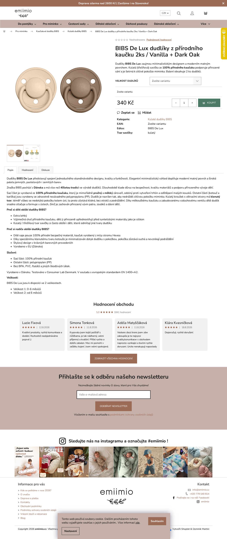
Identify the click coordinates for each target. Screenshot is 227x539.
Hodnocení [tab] (27, 170)
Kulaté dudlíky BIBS (160, 119)
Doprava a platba (29, 498)
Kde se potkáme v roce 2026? (35, 490)
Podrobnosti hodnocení (159, 39)
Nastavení (70, 531)
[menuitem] (27, 24)
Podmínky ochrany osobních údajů (38, 510)
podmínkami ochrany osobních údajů (131, 414)
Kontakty (25, 502)
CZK (164, 13)
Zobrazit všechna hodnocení (114, 358)
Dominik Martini (201, 529)
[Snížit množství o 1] (176, 103)
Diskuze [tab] (46, 170)
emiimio (205, 501)
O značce (25, 494)
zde (137, 523)
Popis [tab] (10, 170)
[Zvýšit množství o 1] (192, 103)
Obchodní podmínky (31, 506)
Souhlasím (157, 521)
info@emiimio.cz (200, 489)
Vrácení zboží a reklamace (33, 514)
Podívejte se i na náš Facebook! (193, 497)
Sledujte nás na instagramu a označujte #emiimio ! (118, 441)
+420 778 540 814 (199, 493)
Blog (22, 518)
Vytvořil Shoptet (181, 529)
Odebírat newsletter (113, 406)
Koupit (211, 102)
